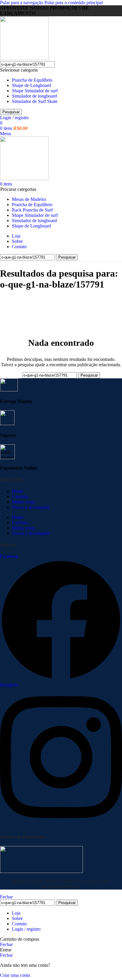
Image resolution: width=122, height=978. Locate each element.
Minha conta (23, 501)
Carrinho (20, 496)
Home (17, 491)
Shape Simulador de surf (35, 90)
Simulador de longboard (34, 96)
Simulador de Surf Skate (34, 101)
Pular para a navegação (22, 2)
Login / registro (26, 929)
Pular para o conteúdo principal (73, 2)
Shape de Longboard (31, 85)
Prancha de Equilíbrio (32, 80)
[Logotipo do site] (24, 58)
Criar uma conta (15, 975)
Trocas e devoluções (31, 507)
